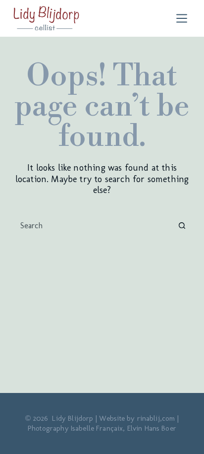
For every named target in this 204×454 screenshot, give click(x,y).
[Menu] (184, 18)
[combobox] (93, 226)
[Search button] (181, 225)
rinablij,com (156, 418)
